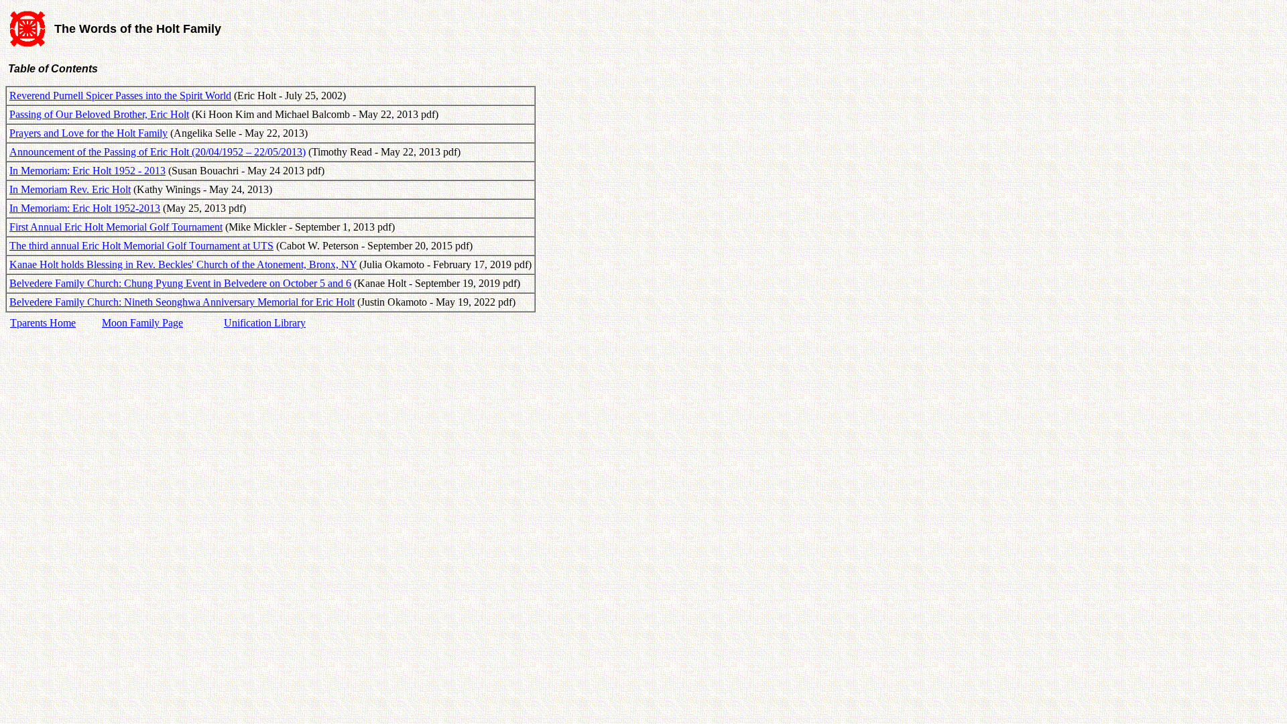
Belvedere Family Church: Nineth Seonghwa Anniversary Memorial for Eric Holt (182, 302)
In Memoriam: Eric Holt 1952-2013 (84, 208)
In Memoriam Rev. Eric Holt (70, 189)
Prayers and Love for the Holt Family (88, 133)
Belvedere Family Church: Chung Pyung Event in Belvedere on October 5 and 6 (180, 283)
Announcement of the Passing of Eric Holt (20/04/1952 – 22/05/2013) (157, 152)
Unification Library (265, 322)
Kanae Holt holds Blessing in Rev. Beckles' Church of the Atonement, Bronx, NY (183, 264)
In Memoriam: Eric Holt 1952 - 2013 (87, 170)
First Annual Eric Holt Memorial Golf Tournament (116, 227)
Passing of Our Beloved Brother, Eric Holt (99, 114)
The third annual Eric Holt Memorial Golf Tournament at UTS (141, 245)
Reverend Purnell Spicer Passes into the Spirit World (120, 95)
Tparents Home (43, 322)
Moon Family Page (142, 322)
